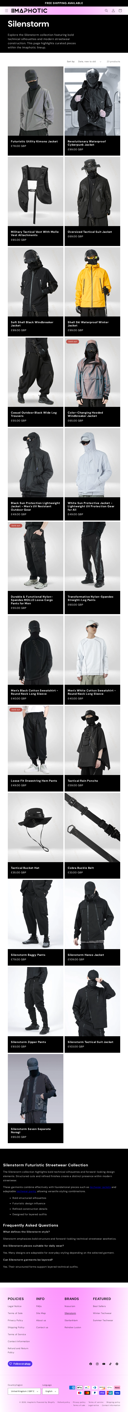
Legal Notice (14, 1306)
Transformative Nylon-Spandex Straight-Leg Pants (90, 598)
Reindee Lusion (73, 1327)
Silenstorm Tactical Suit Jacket (90, 1042)
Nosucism (70, 1306)
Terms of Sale (15, 1313)
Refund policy (64, 1402)
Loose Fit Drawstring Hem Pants (34, 780)
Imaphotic (31, 1402)
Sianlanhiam (71, 1320)
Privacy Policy (15, 1320)
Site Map (41, 1313)
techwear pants (26, 1191)
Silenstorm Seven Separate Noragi (31, 1130)
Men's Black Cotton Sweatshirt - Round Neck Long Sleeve (34, 692)
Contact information (111, 1405)
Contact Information (19, 1341)
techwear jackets (100, 1187)
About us (41, 1320)
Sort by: (71, 61)
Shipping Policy (16, 1327)
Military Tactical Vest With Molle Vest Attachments (35, 233)
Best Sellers (99, 1306)
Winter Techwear (102, 1313)
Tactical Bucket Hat (25, 868)
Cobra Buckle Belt (81, 868)
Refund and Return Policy (18, 1350)
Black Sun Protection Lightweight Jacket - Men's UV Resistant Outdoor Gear (35, 506)
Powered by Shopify (46, 1402)
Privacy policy (79, 1402)
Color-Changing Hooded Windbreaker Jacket (85, 414)
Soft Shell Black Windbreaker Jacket (32, 324)
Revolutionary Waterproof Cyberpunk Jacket (87, 143)
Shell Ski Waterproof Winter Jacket (88, 324)
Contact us (42, 1327)
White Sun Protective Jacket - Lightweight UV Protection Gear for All (91, 506)
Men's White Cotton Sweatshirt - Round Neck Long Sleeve (92, 692)
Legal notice (93, 1405)
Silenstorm (70, 1313)
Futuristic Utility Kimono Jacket (34, 141)
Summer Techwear (103, 1320)
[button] (6, 10)
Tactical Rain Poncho (83, 780)
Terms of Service (17, 1334)
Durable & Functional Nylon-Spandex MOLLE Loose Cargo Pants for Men (32, 600)
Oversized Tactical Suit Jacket (90, 232)
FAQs (39, 1306)
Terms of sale (79, 1405)
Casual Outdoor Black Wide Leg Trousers (34, 414)
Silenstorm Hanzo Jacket (86, 955)
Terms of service (96, 1402)
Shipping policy (113, 1402)
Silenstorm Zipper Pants (28, 1042)
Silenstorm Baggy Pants (28, 955)
